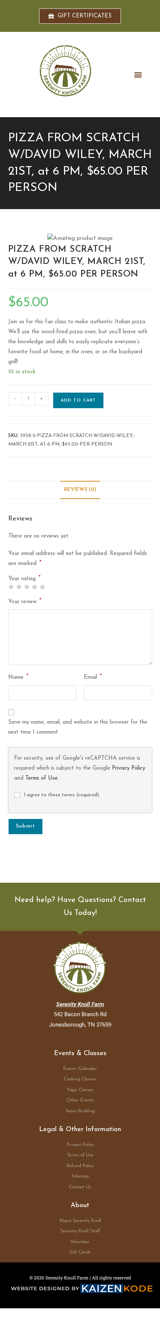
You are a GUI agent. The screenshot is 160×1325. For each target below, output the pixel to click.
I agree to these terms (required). (62, 795)
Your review (24, 601)
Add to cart (78, 400)
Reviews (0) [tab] (80, 489)
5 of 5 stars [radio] (42, 586)
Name (18, 676)
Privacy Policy (128, 768)
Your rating (24, 579)
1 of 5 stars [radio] (11, 586)
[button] (138, 75)
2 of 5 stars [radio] (19, 586)
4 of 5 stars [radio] (34, 586)
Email (93, 676)
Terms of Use (41, 778)
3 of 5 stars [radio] (26, 586)
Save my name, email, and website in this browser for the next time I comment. (77, 727)
